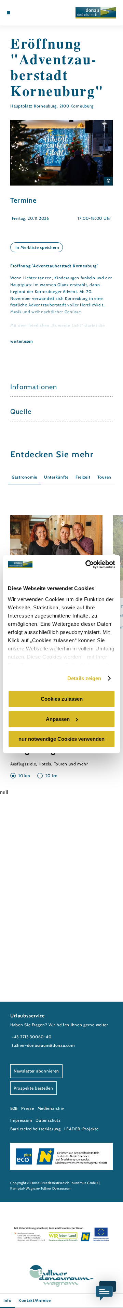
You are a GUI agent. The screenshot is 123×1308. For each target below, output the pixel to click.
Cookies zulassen (62, 699)
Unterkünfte (56, 477)
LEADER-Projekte (81, 1128)
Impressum (21, 1120)
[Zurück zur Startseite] (96, 12)
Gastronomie (24, 477)
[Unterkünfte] (18, 12)
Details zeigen (84, 678)
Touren (104, 477)
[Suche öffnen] (34, 12)
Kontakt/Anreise (34, 1300)
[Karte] (24, 12)
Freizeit (83, 477)
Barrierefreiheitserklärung (35, 1128)
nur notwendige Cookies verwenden (61, 739)
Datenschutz (48, 1120)
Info (7, 1300)
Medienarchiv (51, 1108)
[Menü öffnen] (8, 12)
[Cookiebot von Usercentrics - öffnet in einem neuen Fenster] (86, 564)
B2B (14, 1108)
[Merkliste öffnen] (29, 12)
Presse (27, 1108)
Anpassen (58, 719)
